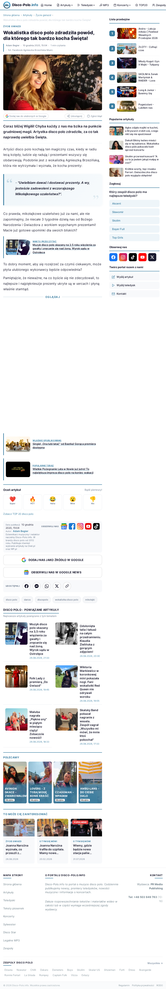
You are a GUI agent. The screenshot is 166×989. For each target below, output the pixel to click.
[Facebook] (72, 526)
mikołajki (90, 599)
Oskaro (44, 969)
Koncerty (123, 5)
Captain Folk (60, 975)
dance (27, 599)
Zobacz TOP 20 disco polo (18, 513)
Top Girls (117, 237)
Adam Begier (12, 45)
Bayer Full (118, 229)
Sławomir (117, 212)
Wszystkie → (155, 963)
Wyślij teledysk (126, 285)
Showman (109, 969)
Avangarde (145, 969)
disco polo (11, 599)
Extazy (85, 975)
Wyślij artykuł (125, 276)
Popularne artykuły (121, 119)
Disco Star (9, 932)
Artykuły (66, 5)
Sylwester (9, 924)
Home (48, 5)
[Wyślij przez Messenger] (37, 586)
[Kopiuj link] (67, 586)
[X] (152, 257)
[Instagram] (80, 526)
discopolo (42, 599)
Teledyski (88, 5)
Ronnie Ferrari (12, 975)
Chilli (33, 969)
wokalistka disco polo (66, 599)
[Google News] (64, 526)
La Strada (29, 975)
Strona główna (11, 15)
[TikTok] (96, 526)
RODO (159, 985)
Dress (132, 969)
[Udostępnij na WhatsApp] (47, 586)
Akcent (116, 203)
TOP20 (143, 5)
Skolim (116, 220)
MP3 (106, 5)
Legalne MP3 (11, 940)
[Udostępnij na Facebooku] (26, 586)
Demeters (57, 969)
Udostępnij (76, 116)
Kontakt (121, 293)
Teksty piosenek (13, 908)
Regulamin (124, 985)
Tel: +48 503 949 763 (145, 899)
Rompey (44, 975)
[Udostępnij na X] (57, 586)
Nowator (21, 969)
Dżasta (8, 969)
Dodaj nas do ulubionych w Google (27, 116)
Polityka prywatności (143, 985)
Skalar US (94, 969)
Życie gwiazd (43, 15)
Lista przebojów (119, 19)
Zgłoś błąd (96, 116)
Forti (122, 969)
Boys (70, 969)
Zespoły (8, 948)
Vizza (74, 975)
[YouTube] (88, 526)
